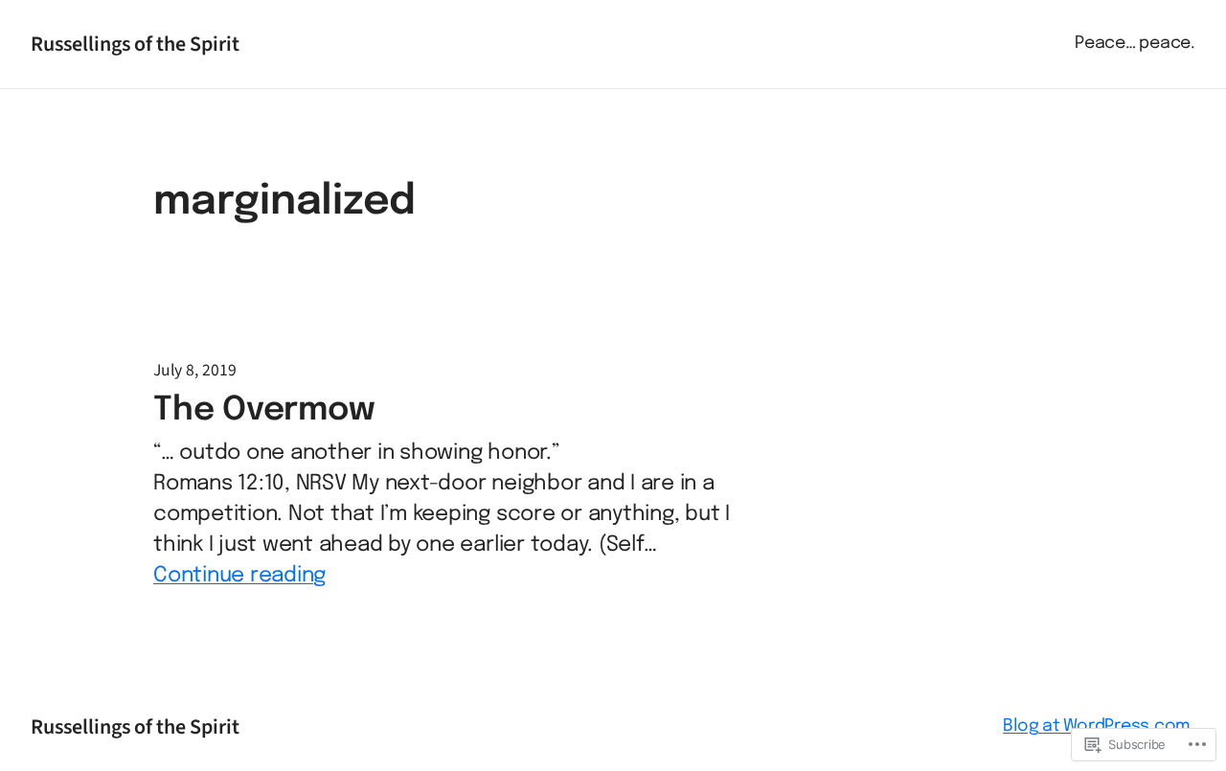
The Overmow (264, 410)
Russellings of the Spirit (135, 44)
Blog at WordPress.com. (1099, 726)
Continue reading (239, 575)
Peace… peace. (1135, 43)
